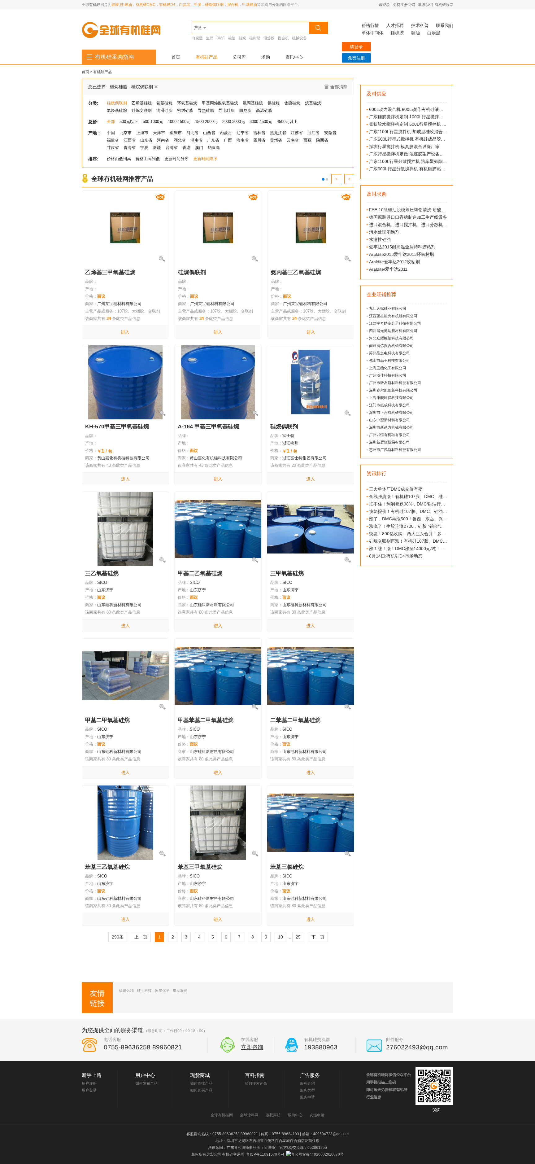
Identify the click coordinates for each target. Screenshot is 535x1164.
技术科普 (419, 25)
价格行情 (370, 25)
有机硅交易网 (233, 1154)
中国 (111, 132)
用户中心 (145, 1075)
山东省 (146, 140)
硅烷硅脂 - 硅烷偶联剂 (131, 86)
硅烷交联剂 (142, 110)
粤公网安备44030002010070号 (317, 1154)
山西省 (209, 132)
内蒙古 (226, 132)
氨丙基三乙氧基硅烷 (296, 272)
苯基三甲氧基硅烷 (200, 867)
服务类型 (307, 1090)
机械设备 (299, 38)
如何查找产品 (201, 1083)
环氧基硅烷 (187, 103)
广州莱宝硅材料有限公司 (119, 303)
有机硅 (94, 4)
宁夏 (144, 147)
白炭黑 (184, 4)
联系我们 (425, 4)
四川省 (259, 140)
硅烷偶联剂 (214, 4)
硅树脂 (254, 38)
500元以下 (129, 121)
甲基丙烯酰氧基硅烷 (220, 103)
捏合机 (232, 4)
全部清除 (339, 86)
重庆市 (176, 132)
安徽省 (330, 132)
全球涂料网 (249, 1115)
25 (298, 936)
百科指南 (255, 1075)
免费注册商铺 (404, 4)
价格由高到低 (148, 158)
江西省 (130, 140)
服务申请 (307, 1097)
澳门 (199, 147)
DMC (220, 38)
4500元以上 (287, 121)
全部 (111, 121)
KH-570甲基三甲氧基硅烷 (117, 426)
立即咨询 (252, 1047)
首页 (176, 57)
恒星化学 (162, 990)
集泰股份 (180, 990)
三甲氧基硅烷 (287, 573)
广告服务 (310, 1075)
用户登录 (89, 1090)
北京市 (126, 132)
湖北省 (180, 140)
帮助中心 (295, 1115)
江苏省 (297, 132)
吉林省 (259, 132)
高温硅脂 (264, 110)
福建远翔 (126, 990)
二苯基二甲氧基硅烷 (295, 720)
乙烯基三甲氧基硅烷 (110, 272)
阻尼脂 (245, 110)
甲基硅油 (249, 4)
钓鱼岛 (214, 147)
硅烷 (242, 38)
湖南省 (196, 140)
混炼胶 (269, 38)
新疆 (157, 147)
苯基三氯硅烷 (287, 867)
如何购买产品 (201, 1090)
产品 (198, 28)
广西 (228, 140)
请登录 (384, 4)
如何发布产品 (146, 1083)
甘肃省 (113, 147)
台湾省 (172, 147)
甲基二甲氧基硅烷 (107, 720)
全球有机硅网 (222, 1115)
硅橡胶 (397, 32)
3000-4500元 (261, 121)
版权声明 (273, 1115)
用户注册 (89, 1083)
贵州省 (276, 140)
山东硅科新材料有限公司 (119, 604)
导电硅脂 (227, 110)
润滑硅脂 (164, 110)
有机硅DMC (145, 4)
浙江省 (313, 132)
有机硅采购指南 (114, 57)
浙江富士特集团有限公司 (304, 458)
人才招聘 (395, 25)
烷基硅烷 (313, 103)
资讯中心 (294, 57)
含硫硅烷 (292, 103)
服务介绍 (307, 1083)
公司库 (239, 57)
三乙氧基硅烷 (102, 573)
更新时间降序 (205, 158)
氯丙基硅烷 (253, 103)
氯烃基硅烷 (117, 110)
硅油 (128, 4)
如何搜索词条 (256, 1083)
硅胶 (115, 4)
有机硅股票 (444, 4)
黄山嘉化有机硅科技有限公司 (123, 458)
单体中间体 (372, 32)
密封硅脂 (185, 110)
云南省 (293, 140)
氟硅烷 (274, 103)
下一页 (317, 936)
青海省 (130, 147)
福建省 (113, 140)
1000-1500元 (179, 121)
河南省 (163, 140)
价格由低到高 (119, 158)
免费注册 (356, 57)
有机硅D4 (167, 4)
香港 (186, 147)
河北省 (192, 132)
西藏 (307, 140)
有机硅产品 (206, 57)
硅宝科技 (144, 990)
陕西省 (322, 140)
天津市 (159, 132)
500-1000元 (153, 121)
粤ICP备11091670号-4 (265, 1154)
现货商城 (200, 1075)
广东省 (213, 140)
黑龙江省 (278, 132)
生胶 (197, 4)
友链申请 (317, 1115)
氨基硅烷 (164, 103)
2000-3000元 (233, 121)
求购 (265, 57)
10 (280, 936)
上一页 (140, 936)
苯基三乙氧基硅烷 (107, 867)
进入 (125, 332)
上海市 (142, 132)
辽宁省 (243, 132)
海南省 (243, 140)
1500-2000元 (206, 121)
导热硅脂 (206, 110)
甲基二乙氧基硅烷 (200, 573)
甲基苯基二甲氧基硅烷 (205, 720)
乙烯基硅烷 (142, 103)
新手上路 (92, 1075)
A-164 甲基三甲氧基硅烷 (208, 426)
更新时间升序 (176, 158)
